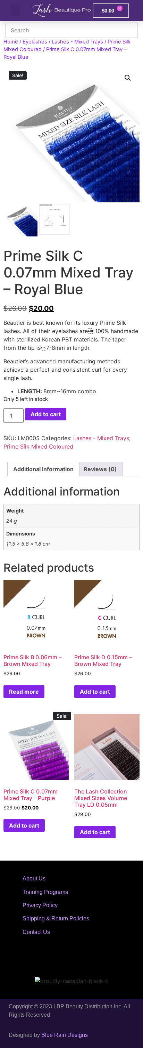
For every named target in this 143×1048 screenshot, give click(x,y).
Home (10, 42)
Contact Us (36, 932)
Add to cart (46, 414)
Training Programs (45, 892)
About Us (34, 878)
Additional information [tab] (43, 469)
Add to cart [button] (95, 691)
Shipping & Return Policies (56, 918)
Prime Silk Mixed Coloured (38, 446)
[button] (15, 10)
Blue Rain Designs (64, 1035)
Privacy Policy (40, 905)
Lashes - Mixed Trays (77, 42)
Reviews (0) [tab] (100, 469)
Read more (24, 691)
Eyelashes (35, 42)
